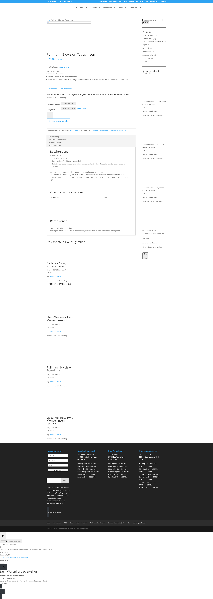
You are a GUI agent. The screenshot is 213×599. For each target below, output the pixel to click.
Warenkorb (153, 2)
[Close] (3, 567)
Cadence (95, 130)
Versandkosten (64, 67)
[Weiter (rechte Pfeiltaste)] (3, 563)
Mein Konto (144, 2)
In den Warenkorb (58, 121)
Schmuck (145, 48)
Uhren (144, 62)
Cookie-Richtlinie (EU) (116, 523)
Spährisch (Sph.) (53, 104)
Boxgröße (51, 110)
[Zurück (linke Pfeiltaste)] (1, 563)
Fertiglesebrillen (148, 35)
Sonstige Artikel (148, 55)
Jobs (137, 2)
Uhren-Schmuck (109, 8)
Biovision (122, 130)
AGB (65, 523)
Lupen (144, 45)
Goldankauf (133, 8)
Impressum (57, 523)
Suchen (145, 23)
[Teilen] (5, 560)
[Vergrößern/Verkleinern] (1, 560)
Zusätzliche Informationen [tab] (58, 139)
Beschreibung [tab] (54, 137)
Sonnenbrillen (147, 52)
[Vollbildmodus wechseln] (3, 560)
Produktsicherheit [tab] (55, 142)
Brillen (82, 8)
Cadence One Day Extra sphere (60, 89)
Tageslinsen (114, 130)
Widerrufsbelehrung (97, 523)
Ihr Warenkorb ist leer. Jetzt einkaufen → (15, 557)
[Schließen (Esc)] (7, 560)
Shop (73, 8)
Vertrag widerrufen (140, 523)
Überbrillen (146, 58)
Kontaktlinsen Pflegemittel (154, 41)
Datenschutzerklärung (78, 523)
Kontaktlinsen (95, 8)
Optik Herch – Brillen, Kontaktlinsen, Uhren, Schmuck (117, 2)
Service (120, 8)
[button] (54, 512)
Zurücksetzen (81, 108)
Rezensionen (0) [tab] (55, 145)
